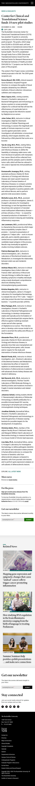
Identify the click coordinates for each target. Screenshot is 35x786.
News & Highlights (8, 11)
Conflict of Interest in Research (9, 778)
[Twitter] (6, 707)
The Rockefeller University (9, 716)
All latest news (14, 471)
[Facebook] (2, 707)
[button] (6, 29)
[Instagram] (14, 707)
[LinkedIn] (18, 707)
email (26, 501)
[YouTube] (10, 707)
